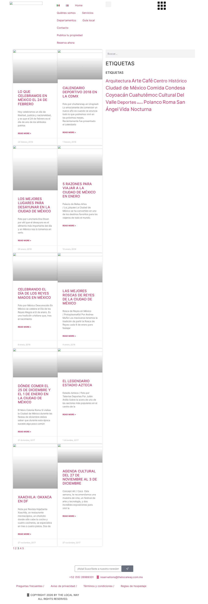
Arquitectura (118, 80)
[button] (108, 4)
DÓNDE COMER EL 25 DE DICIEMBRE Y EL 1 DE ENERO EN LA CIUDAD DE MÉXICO (34, 394)
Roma (169, 102)
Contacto (62, 27)
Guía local (89, 20)
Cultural (167, 95)
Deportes (126, 102)
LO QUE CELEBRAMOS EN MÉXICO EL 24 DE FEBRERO (32, 98)
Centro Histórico (170, 80)
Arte (136, 80)
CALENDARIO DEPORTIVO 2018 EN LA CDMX (80, 92)
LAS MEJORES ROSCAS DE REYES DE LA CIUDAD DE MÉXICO (78, 297)
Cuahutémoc (143, 95)
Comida (155, 88)
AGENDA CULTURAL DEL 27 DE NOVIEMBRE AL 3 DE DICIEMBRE (80, 477)
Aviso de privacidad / (64, 586)
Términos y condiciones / (98, 586)
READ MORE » (24, 133)
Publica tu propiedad (70, 35)
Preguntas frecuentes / (30, 586)
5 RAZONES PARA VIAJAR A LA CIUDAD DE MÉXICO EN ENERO (79, 190)
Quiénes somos (66, 12)
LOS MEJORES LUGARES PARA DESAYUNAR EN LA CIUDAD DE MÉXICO (34, 205)
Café (147, 80)
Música (140, 103)
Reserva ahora (65, 42)
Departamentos (66, 20)
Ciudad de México (126, 88)
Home (78, 5)
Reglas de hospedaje (133, 586)
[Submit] (127, 568)
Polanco (153, 102)
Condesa (175, 88)
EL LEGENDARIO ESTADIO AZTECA (77, 383)
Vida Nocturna (135, 109)
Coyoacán (117, 95)
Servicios (87, 12)
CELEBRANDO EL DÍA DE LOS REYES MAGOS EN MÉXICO (34, 293)
